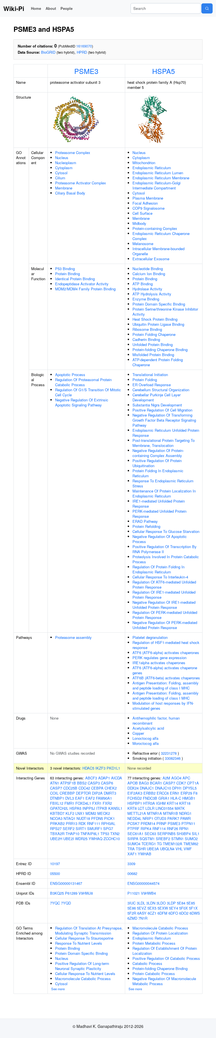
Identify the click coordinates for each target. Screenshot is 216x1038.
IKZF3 (100, 768)
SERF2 (69, 828)
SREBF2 (163, 838)
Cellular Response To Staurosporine (84, 938)
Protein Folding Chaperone (154, 334)
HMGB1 (188, 798)
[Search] (207, 8)
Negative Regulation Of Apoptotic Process (159, 539)
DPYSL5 (190, 788)
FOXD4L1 (83, 803)
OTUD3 (160, 818)
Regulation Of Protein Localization (160, 933)
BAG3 (144, 783)
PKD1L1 (113, 768)
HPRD (82, 52)
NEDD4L (134, 818)
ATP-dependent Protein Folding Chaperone (157, 362)
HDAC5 (88, 768)
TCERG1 (148, 843)
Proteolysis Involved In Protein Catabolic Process (165, 559)
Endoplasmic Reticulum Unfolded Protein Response (165, 433)
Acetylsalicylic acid (148, 728)
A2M (166, 778)
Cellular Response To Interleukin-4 (160, 577)
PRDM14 (148, 823)
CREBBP (67, 793)
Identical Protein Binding (75, 278)
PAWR (185, 818)
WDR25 (81, 838)
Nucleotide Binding (147, 268)
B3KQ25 (57, 893)
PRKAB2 (57, 823)
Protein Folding (144, 379)
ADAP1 (104, 778)
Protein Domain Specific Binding (158, 304)
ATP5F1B (68, 783)
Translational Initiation (150, 374)
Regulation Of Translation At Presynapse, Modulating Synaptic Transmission (89, 930)
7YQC (55, 903)
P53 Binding (65, 268)
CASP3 (94, 783)
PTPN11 (188, 823)
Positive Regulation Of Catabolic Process (166, 958)
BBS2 (82, 783)
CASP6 (107, 783)
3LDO (161, 903)
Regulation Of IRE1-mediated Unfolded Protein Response (163, 594)
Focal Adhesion (145, 203)
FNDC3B (150, 798)
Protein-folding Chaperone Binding (160, 349)
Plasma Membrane (147, 198)
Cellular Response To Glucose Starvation (165, 531)
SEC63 (150, 833)
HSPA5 (163, 71)
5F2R (131, 913)
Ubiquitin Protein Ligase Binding (158, 324)
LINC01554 (165, 808)
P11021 (133, 893)
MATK (180, 808)
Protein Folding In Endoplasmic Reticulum (157, 473)
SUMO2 (191, 838)
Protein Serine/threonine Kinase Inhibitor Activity (165, 311)
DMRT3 (110, 793)
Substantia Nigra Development (157, 405)
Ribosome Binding (147, 329)
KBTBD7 (57, 813)
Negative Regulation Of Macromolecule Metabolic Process (164, 981)
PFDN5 (97, 818)
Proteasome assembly (73, 637)
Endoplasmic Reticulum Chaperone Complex (161, 236)
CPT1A (193, 783)
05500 (55, 873)
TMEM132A (172, 843)
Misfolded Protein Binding (153, 354)
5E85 (190, 903)
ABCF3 (91, 778)
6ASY (142, 913)
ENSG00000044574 (143, 883)
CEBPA (97, 788)
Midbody (139, 223)
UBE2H (56, 838)
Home (36, 8)
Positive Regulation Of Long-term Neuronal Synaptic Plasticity (82, 966)
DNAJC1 (147, 788)
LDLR (149, 808)
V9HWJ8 (85, 893)
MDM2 (91, 813)
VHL (179, 848)
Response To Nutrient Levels (78, 943)
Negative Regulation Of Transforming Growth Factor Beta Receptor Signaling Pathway (164, 420)
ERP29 (186, 793)
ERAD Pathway (145, 521)
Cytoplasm (64, 167)
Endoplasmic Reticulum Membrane (160, 177)
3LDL (141, 903)
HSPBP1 (134, 803)
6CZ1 (152, 913)
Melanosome (142, 243)
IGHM (161, 803)
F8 (195, 793)
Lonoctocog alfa (145, 738)
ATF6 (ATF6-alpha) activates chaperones (165, 652)
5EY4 (173, 908)
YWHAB (144, 853)
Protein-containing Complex (154, 228)
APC (186, 778)
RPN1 (184, 828)
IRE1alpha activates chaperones (158, 662)
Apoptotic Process (70, 374)
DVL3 (69, 798)
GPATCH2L (59, 808)
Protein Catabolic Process (153, 973)
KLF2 (70, 813)
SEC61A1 (135, 833)
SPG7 (108, 828)
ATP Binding (142, 283)
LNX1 (79, 813)
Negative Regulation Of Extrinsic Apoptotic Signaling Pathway (81, 402)
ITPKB (101, 808)
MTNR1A (154, 813)
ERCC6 (163, 793)
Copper (138, 733)
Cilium (60, 177)
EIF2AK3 (134, 793)
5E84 (181, 903)
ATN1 (54, 783)
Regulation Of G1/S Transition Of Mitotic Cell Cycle (88, 392)
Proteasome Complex (72, 152)
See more (58, 989)
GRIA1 (163, 798)
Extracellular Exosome (150, 258)
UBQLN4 (167, 848)
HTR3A (149, 803)
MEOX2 (103, 813)
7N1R (142, 918)
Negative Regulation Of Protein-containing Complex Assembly (158, 453)
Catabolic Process (147, 963)
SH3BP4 (184, 833)
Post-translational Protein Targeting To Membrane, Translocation (163, 443)
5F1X (193, 908)
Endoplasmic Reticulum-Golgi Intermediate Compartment (156, 185)
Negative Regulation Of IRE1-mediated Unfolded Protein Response (163, 605)
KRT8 (132, 808)
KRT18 (184, 803)
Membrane (63, 188)
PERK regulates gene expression (159, 657)
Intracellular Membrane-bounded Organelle (158, 251)
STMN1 (177, 838)
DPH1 (177, 788)
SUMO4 (133, 843)
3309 (131, 863)
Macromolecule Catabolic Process (83, 978)
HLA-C (175, 798)
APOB (132, 783)
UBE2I (68, 838)
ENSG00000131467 (66, 883)
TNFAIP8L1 (89, 833)
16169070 (84, 46)
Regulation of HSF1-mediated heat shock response (165, 645)
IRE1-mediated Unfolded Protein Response (158, 503)
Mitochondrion (143, 162)
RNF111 (93, 823)
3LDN (150, 903)
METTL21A (136, 813)
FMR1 (69, 803)
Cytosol (61, 172)
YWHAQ (95, 838)
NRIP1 (148, 818)
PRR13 (71, 823)
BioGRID (48, 52)
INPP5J (88, 808)
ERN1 (174, 793)
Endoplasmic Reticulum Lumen (157, 172)
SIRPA (132, 838)
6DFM (162, 913)
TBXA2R (57, 833)
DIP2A (97, 793)
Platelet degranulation (150, 637)
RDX (82, 823)
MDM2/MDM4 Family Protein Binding (85, 288)
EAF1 (79, 798)
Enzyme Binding (145, 299)
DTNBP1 (57, 798)
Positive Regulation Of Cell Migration (162, 410)
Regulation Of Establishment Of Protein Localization (164, 951)
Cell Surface (142, 213)
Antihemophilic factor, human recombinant (156, 720)
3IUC (131, 903)
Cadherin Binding (146, 339)
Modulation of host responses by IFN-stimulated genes (163, 705)
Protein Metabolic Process (154, 943)
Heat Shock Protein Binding (154, 319)
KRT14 (172, 803)
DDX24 (133, 788)
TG (159, 843)
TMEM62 (190, 843)
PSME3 (86, 71)
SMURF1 (94, 828)
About (51, 8)
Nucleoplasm (65, 162)
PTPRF (133, 828)
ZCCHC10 (112, 838)
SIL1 (195, 833)
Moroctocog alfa (145, 743)
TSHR (141, 848)
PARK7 (173, 818)
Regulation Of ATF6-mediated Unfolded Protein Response (164, 584)
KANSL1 (115, 808)
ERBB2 (149, 793)
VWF (188, 848)
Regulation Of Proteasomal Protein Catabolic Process (83, 382)
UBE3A (153, 848)
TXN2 (115, 833)
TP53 (104, 833)
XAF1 (132, 853)
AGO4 (176, 778)
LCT (141, 808)
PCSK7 (133, 823)
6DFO (173, 913)
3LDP (171, 903)
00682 (132, 873)
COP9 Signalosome (148, 208)
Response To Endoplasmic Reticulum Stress (163, 483)
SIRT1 (81, 828)
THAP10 (72, 833)
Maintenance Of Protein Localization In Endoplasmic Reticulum (164, 493)
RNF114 (159, 828)
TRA (131, 848)
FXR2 (107, 803)
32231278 (169, 753)
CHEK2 (111, 788)
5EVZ (141, 908)
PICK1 (109, 818)
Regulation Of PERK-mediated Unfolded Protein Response (164, 615)
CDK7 (181, 783)
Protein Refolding (146, 526)
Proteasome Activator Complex (80, 183)
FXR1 (97, 803)
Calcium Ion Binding (148, 273)
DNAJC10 (163, 788)
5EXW (163, 908)
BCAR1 (156, 783)
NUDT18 (83, 818)
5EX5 (151, 908)
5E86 (131, 908)
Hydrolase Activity (147, 288)
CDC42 (84, 788)
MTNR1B (170, 813)
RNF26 (172, 828)
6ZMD (132, 918)
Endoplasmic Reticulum (151, 167)
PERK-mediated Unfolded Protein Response (159, 513)
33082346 (173, 758)
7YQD (66, 903)
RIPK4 (146, 828)
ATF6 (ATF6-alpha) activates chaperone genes (164, 670)
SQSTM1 (147, 838)
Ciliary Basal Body (70, 193)
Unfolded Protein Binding (152, 344)
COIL (54, 793)
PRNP (161, 823)
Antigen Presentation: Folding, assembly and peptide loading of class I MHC (165, 685)
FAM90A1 (104, 798)
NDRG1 (185, 813)
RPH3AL (108, 823)
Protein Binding (67, 273)
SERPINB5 (166, 833)
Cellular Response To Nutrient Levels (85, 973)
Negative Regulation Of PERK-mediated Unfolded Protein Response (164, 625)
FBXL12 (56, 803)
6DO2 (183, 913)
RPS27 (56, 828)
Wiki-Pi (13, 8)
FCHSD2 (134, 798)
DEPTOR (83, 793)
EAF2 (90, 798)
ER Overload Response (151, 384)
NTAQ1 (69, 818)
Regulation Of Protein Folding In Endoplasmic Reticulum (158, 569)
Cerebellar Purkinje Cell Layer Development (156, 397)
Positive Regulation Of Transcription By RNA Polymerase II (164, 549)
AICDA (116, 778)
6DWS (195, 913)
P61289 (71, 893)
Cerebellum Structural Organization (160, 389)
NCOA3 (56, 818)
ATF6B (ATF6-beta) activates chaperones (166, 677)
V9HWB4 (148, 893)
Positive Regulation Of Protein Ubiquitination (157, 463)
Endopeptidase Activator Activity (82, 283)
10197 (55, 863)
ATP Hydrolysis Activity (151, 294)
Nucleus (61, 157)
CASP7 (56, 788)
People (66, 8)
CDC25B (70, 788)
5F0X (183, 908)
